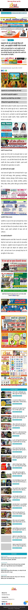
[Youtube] (9, 604)
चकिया (10, 40)
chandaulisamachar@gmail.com (8, 599)
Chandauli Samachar (6, 68)
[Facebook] (2, 604)
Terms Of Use (10, 608)
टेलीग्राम (14, 295)
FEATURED (14, 554)
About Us (4, 593)
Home (3, 40)
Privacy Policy (17, 608)
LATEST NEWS (14, 389)
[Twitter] (5, 604)
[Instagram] (7, 604)
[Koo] (11, 604)
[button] (2, 10)
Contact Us (5, 597)
